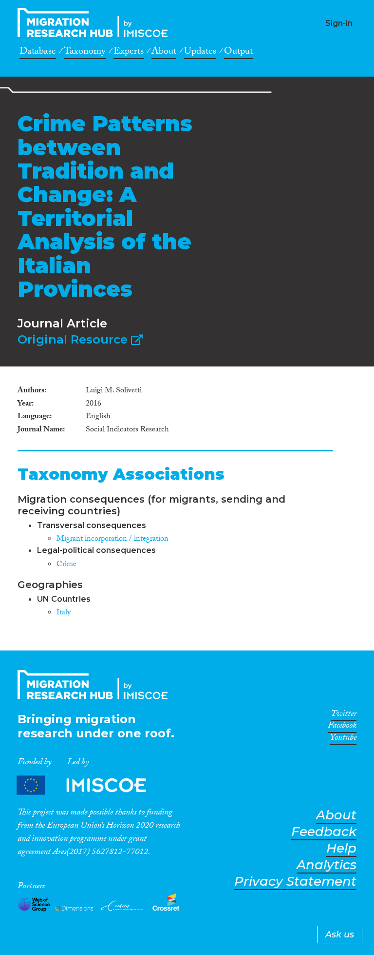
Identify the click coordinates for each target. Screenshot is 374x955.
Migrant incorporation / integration (112, 539)
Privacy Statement (295, 881)
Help (341, 848)
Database (37, 52)
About (163, 52)
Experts (128, 52)
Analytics (326, 865)
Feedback (323, 831)
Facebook (342, 727)
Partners (90, 785)
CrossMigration (95, 22)
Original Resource (74, 339)
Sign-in (339, 23)
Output (238, 52)
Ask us (339, 934)
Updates (200, 52)
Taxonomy (85, 52)
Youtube (343, 739)
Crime (66, 564)
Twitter (343, 715)
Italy (63, 613)
